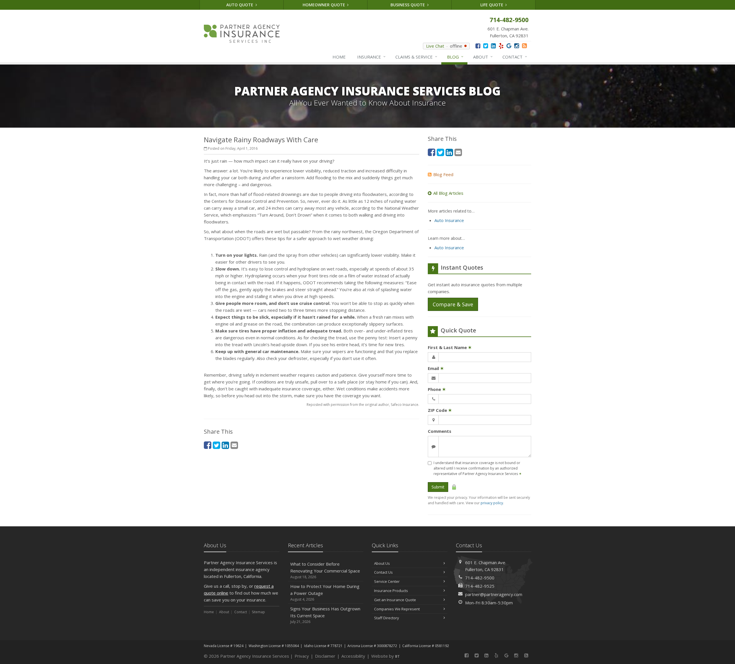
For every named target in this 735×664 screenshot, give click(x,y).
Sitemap (258, 612)
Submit (438, 487)
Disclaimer (325, 656)
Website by (385, 656)
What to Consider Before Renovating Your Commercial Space (325, 570)
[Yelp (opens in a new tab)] (501, 46)
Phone (437, 389)
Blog (455, 57)
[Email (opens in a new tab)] (234, 445)
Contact (514, 57)
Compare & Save (453, 304)
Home (339, 57)
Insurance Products (391, 590)
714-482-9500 (479, 578)
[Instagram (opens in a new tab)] (516, 46)
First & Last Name (450, 347)
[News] (524, 46)
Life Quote (492, 4)
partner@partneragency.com (493, 594)
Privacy (302, 656)
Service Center (387, 581)
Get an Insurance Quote (395, 599)
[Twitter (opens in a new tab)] (485, 46)
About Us (382, 563)
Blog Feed (443, 174)
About (483, 57)
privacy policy (492, 503)
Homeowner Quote (324, 4)
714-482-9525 (479, 586)
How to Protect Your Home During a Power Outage (324, 592)
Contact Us (383, 572)
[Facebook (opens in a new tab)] (477, 46)
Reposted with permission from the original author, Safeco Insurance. (363, 404)
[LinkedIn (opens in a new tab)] (493, 46)
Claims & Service (416, 57)
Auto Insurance (449, 220)
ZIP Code (440, 410)
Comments (439, 431)
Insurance (371, 57)
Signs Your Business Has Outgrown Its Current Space (325, 615)
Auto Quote (240, 4)
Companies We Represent (397, 609)
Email (436, 368)
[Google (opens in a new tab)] (508, 46)
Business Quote (408, 4)
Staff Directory (386, 617)
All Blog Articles (448, 193)
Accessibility (353, 656)
